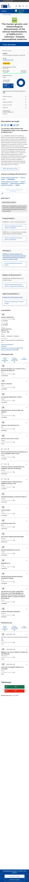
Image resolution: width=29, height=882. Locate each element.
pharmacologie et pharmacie (17, 183)
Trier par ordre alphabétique (5, 359)
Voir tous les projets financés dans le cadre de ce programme (13, 226)
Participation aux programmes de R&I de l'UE (13, 348)
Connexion (16, 6)
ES (8, 125)
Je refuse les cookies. (14, 879)
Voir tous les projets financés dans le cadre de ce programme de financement (14, 285)
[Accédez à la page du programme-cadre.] (14, 20)
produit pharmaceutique (7, 185)
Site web (5, 346)
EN (5, 125)
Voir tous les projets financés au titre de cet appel (14, 302)
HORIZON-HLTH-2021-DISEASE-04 (11, 297)
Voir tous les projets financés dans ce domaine (13, 264)
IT (14, 125)
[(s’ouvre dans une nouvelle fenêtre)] (6, 5)
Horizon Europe (7, 14)
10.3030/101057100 (7, 60)
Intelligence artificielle (7, 102)
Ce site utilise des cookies (9, 871)
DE (2, 125)
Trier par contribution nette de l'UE (14, 359)
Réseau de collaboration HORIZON (11, 350)
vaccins (17, 185)
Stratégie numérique (7, 96)
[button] (19, 6)
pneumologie (11, 179)
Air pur (4, 99)
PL (17, 125)
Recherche (23, 6)
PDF (15, 690)
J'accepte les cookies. (14, 876)
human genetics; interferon (9, 202)
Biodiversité (5, 107)
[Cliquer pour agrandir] (26, 366)
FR (11, 125)
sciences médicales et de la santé (9, 177)
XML (15, 686)
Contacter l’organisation (8, 344)
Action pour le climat (7, 104)
